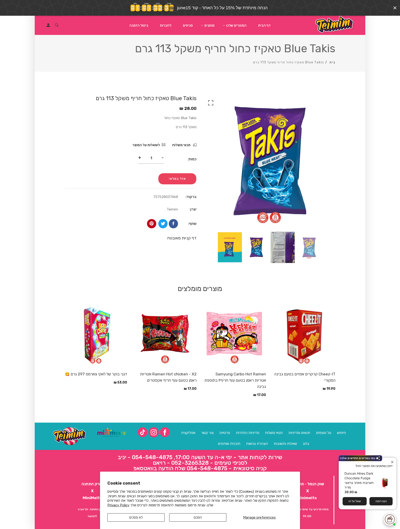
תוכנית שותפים (229, 443)
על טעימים (323, 432)
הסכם (198, 517)
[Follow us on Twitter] (163, 223)
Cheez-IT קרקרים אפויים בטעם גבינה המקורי (304, 377)
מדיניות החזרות (247, 432)
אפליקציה (188, 432)
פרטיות (224, 432)
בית (332, 62)
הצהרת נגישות (257, 443)
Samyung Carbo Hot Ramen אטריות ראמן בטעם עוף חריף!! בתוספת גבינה (235, 380)
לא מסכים (136, 517)
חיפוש (341, 432)
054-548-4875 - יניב (145, 457)
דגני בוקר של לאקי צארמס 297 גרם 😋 (96, 374)
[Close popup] (392, 461)
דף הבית (264, 25)
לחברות (165, 25)
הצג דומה (381, 501)
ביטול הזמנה (138, 25)
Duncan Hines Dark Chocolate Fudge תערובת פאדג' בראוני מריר (359, 480)
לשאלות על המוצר (146, 145)
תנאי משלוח (181, 145)
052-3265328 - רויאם (181, 463)
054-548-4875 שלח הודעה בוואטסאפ (180, 468)
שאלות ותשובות (285, 443)
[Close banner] (395, 8)
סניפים (188, 25)
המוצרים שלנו (236, 25)
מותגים (209, 25)
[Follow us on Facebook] (173, 223)
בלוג (306, 443)
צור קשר (207, 432)
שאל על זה (354, 501)
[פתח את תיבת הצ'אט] (389, 519)
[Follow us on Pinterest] (151, 223)
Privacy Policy (118, 505)
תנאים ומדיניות (299, 432)
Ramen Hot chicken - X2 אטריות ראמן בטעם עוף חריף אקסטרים (168, 377)
